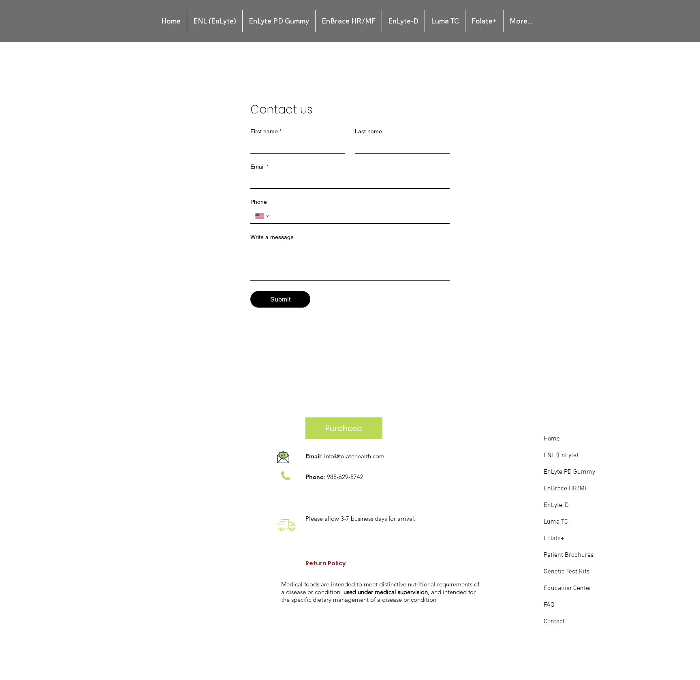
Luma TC (556, 522)
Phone (258, 202)
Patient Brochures (569, 555)
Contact (554, 622)
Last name (368, 131)
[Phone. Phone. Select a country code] (263, 216)
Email (259, 166)
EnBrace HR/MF (566, 489)
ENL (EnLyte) (561, 455)
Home (552, 439)
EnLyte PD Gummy (569, 472)
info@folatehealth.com (354, 456)
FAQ (549, 605)
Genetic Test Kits (567, 572)
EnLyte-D (556, 505)
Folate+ (554, 539)
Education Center (567, 588)
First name (266, 131)
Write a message (272, 237)
